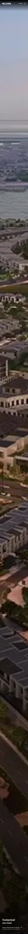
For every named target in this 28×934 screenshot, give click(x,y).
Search (21, 3)
